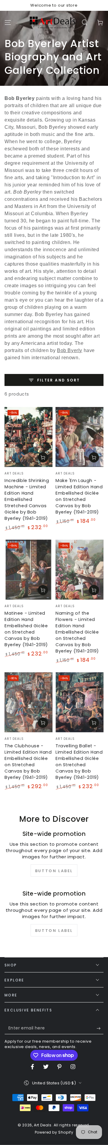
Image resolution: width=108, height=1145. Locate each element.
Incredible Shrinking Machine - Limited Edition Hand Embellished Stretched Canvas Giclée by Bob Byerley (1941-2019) (26, 499)
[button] (84, 22)
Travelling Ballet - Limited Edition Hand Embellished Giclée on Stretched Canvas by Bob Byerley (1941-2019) (79, 761)
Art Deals (42, 1125)
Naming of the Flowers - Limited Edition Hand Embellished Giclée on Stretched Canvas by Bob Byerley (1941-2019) (77, 632)
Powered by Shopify (54, 1132)
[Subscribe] (100, 1028)
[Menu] (8, 22)
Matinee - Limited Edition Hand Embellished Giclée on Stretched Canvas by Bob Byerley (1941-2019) (26, 629)
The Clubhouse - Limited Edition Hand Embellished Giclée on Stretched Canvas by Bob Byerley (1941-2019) (28, 761)
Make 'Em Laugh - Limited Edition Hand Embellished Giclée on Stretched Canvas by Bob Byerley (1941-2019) (79, 496)
